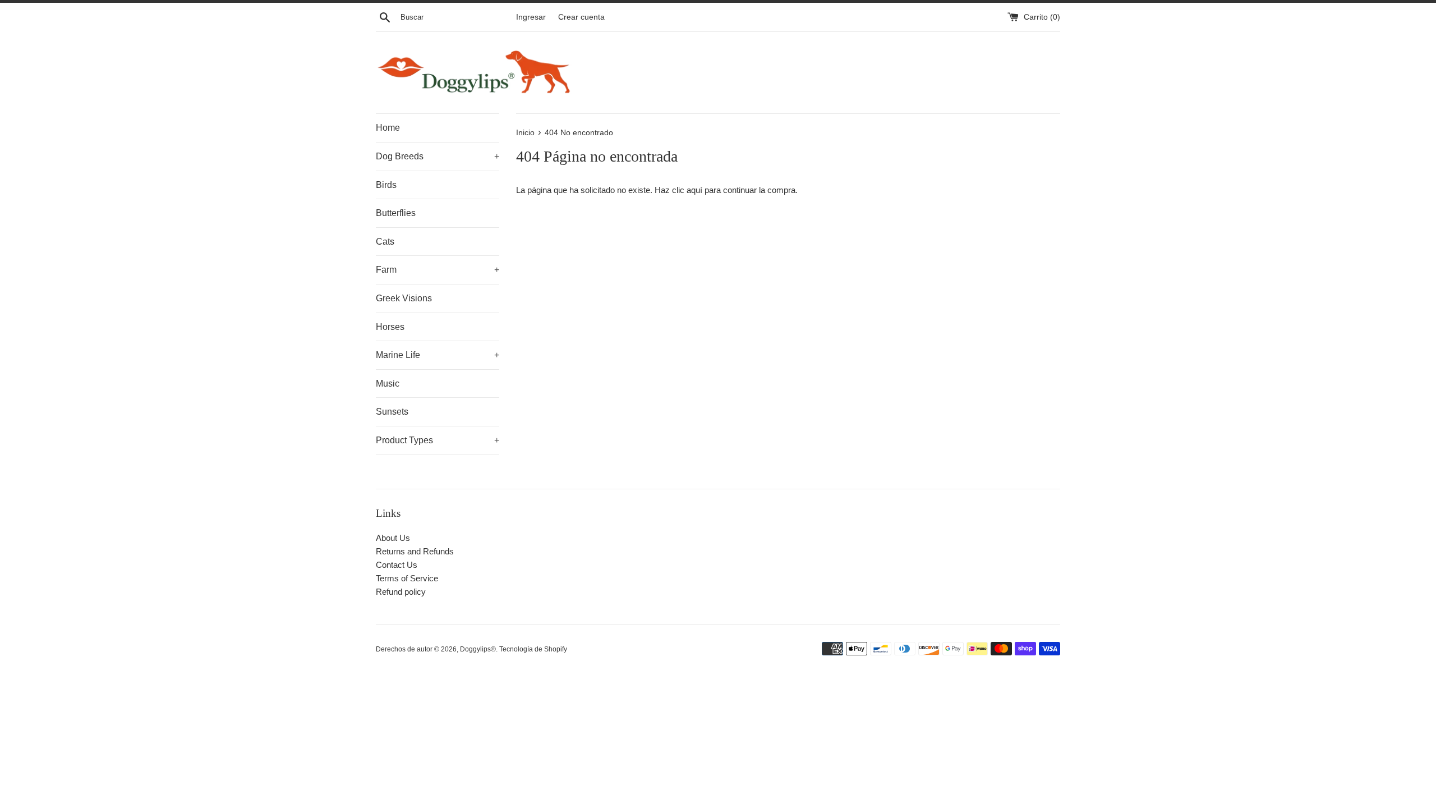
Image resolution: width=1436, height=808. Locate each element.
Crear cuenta (581, 17)
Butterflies (396, 213)
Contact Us (396, 565)
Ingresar (531, 17)
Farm (437, 269)
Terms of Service (407, 578)
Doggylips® (478, 649)
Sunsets (392, 411)
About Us (393, 538)
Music (387, 383)
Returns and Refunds (415, 551)
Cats (385, 241)
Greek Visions (404, 298)
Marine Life (437, 355)
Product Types (437, 440)
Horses (390, 327)
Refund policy (401, 591)
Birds (386, 185)
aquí (694, 190)
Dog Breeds (437, 156)
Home (388, 127)
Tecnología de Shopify (533, 649)
